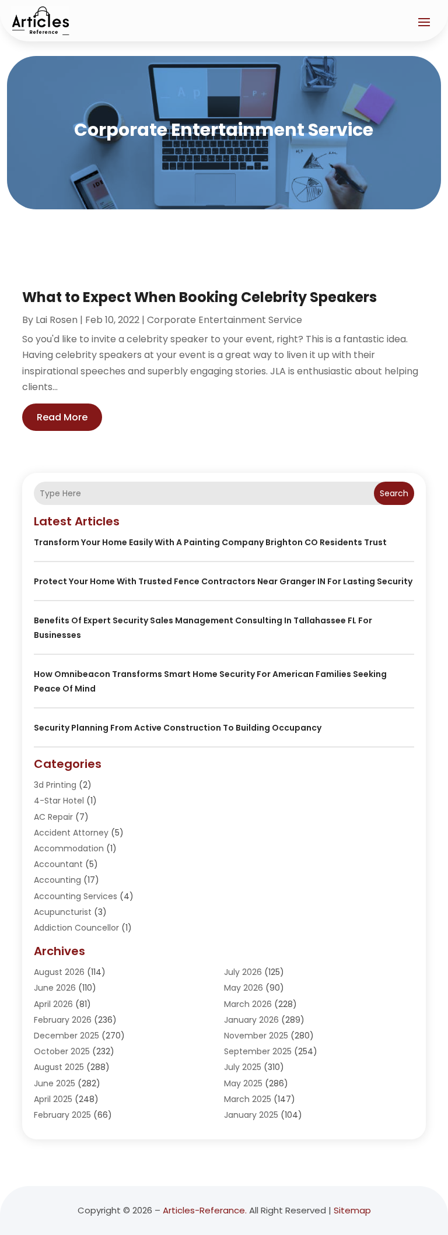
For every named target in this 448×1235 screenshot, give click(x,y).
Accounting (57, 880)
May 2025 (243, 1083)
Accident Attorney (71, 832)
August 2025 (59, 1067)
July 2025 (242, 1067)
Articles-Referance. (205, 1210)
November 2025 (256, 1035)
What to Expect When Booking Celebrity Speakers (199, 297)
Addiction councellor (76, 928)
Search (394, 493)
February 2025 (62, 1115)
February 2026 (63, 1020)
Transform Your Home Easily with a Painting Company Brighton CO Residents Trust (210, 542)
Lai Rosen (57, 320)
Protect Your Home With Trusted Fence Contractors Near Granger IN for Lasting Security (223, 581)
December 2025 (66, 1035)
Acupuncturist (63, 912)
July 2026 (243, 972)
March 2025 (247, 1099)
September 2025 (258, 1051)
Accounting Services (75, 896)
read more (62, 417)
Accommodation (69, 848)
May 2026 (243, 988)
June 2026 (55, 988)
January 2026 (251, 1020)
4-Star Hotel (59, 800)
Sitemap (352, 1210)
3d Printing (55, 785)
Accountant (58, 864)
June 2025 (54, 1083)
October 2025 (62, 1051)
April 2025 (53, 1099)
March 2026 (248, 1004)
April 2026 (53, 1004)
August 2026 (59, 972)
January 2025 (251, 1115)
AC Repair (53, 817)
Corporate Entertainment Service (224, 320)
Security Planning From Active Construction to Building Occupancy (177, 728)
